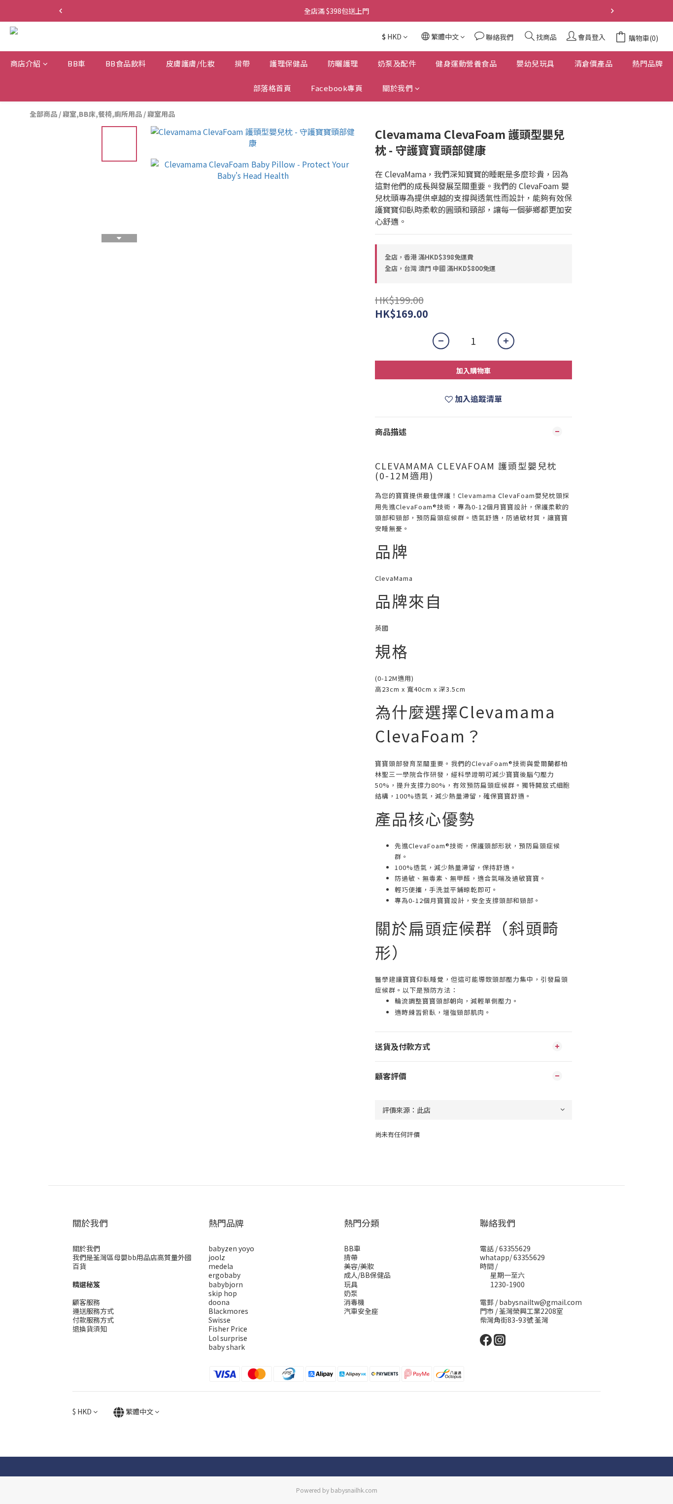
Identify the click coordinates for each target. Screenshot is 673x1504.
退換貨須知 (89, 1329)
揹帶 (242, 63)
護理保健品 (288, 63)
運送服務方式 (93, 1311)
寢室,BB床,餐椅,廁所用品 (102, 114)
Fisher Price (227, 1329)
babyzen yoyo (231, 1248)
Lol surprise (227, 1338)
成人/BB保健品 (367, 1275)
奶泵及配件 (397, 63)
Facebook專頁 (337, 88)
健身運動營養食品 (466, 63)
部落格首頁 (272, 88)
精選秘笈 (86, 1284)
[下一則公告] (612, 10)
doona (219, 1302)
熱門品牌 (647, 63)
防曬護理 (343, 63)
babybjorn (225, 1284)
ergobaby (224, 1275)
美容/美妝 (359, 1266)
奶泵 (351, 1293)
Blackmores (228, 1311)
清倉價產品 (593, 63)
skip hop (222, 1293)
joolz (216, 1257)
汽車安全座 (361, 1311)
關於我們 (397, 88)
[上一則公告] (60, 10)
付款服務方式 (93, 1320)
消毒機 (354, 1302)
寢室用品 (161, 114)
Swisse (219, 1320)
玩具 (351, 1284)
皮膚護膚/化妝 (190, 63)
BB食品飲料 (125, 63)
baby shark (226, 1347)
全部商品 (43, 114)
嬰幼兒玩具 (535, 63)
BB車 (76, 63)
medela (220, 1266)
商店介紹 (25, 63)
